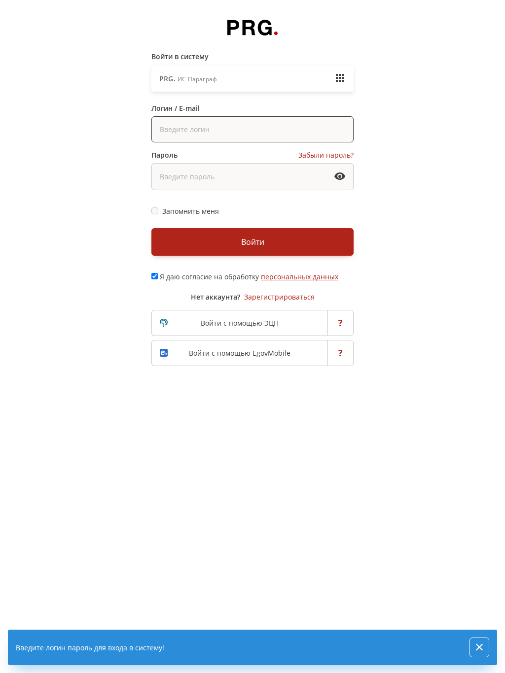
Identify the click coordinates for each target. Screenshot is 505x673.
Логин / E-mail (175, 108)
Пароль (164, 155)
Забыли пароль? (326, 155)
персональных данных (299, 276)
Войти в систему (180, 56)
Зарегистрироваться (279, 297)
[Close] (479, 647)
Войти (252, 241)
